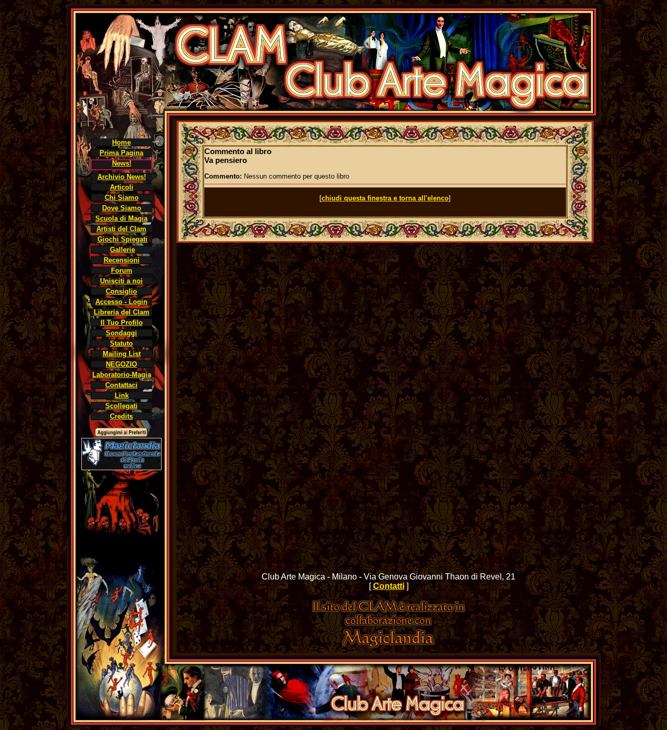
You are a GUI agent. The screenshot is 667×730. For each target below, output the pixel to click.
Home (121, 142)
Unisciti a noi (121, 281)
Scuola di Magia (121, 218)
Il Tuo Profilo (122, 322)
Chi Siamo (122, 198)
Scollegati (121, 406)
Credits (121, 416)
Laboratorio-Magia (121, 375)
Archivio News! (121, 177)
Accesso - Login (121, 302)
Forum (121, 270)
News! (121, 163)
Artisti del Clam (121, 229)
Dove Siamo (121, 208)
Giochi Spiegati (122, 239)
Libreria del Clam (122, 312)
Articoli (121, 187)
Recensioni (122, 260)
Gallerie (122, 250)
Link (122, 395)
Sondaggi (121, 333)
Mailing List (122, 354)
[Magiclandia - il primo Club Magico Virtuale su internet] (388, 644)
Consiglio (121, 291)
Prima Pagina (121, 153)
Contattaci (121, 385)
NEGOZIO (121, 364)
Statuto (121, 343)
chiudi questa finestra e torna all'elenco (385, 198)
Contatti (388, 586)
